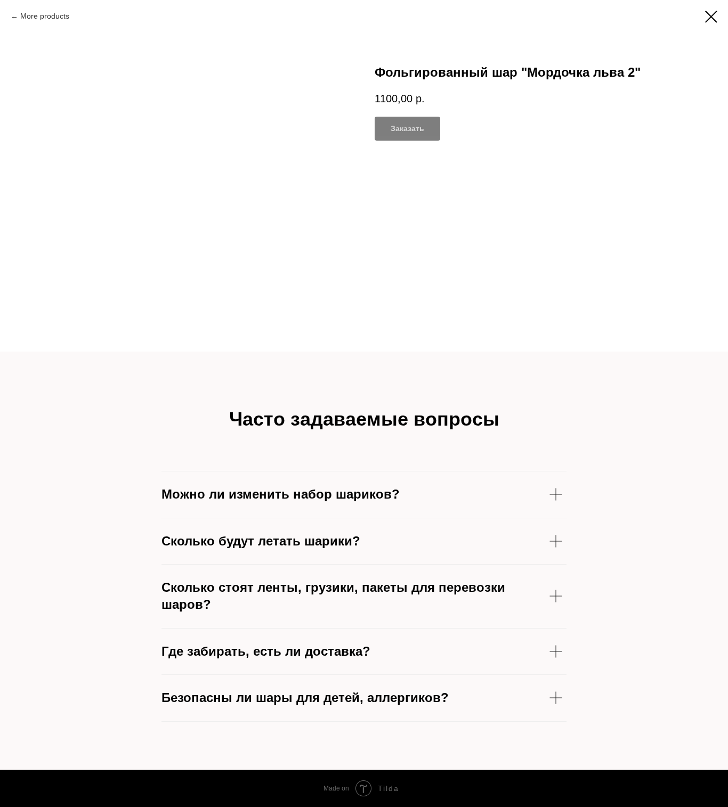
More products (44, 16)
